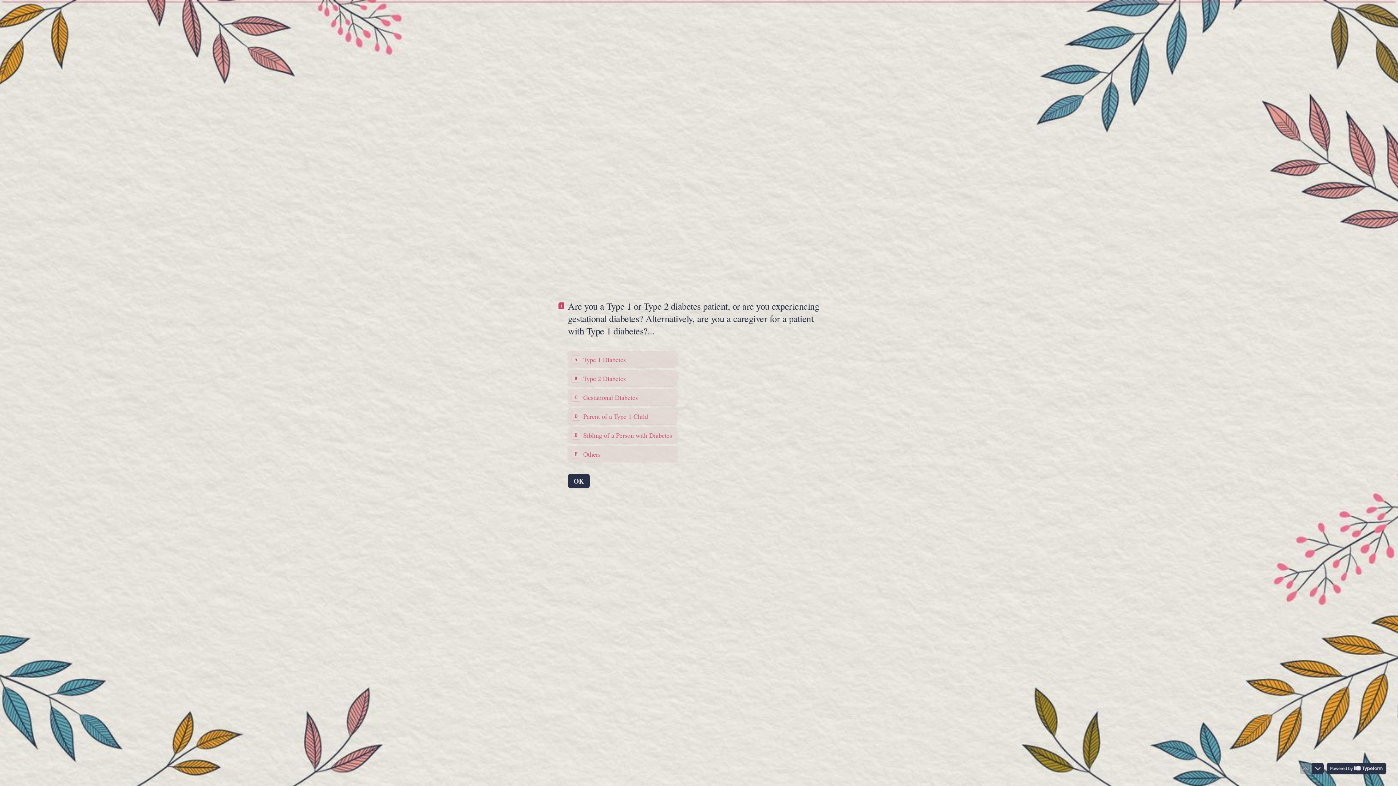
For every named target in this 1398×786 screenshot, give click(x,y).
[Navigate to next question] (1318, 768)
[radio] (622, 360)
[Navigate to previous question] (1305, 768)
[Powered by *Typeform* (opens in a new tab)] (1356, 768)
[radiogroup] (622, 407)
